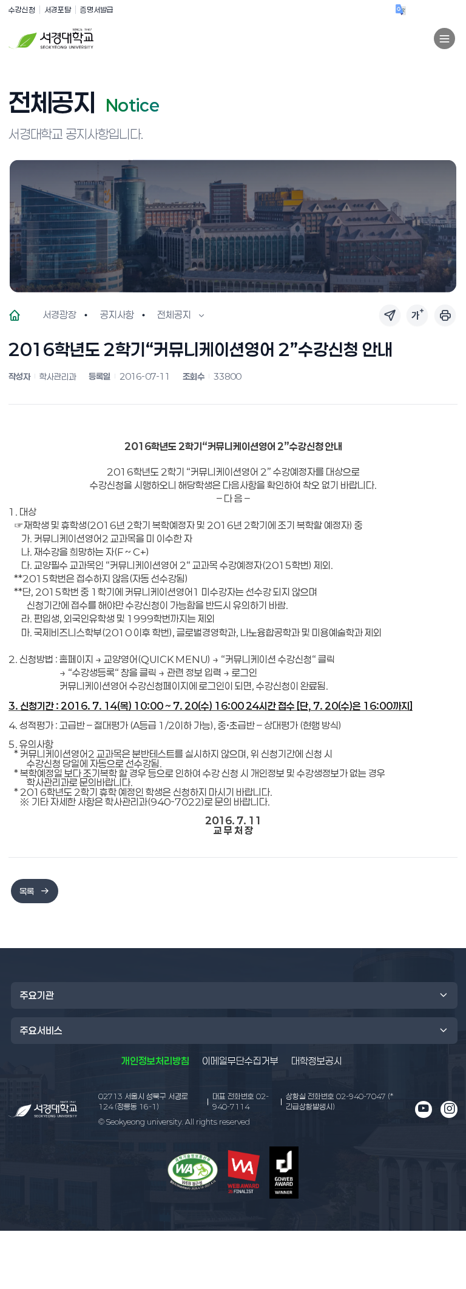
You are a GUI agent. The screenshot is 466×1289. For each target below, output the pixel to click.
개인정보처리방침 (155, 1060)
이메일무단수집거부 (240, 1060)
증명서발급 (96, 9)
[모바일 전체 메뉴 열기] (444, 38)
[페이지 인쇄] (445, 315)
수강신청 (21, 9)
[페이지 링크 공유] (389, 315)
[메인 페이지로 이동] (42, 1109)
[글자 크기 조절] (417, 315)
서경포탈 (57, 9)
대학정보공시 (316, 1060)
